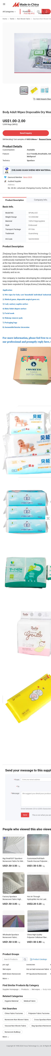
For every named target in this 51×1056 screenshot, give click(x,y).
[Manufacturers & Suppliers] (25, 4)
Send (25, 815)
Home (5, 19)
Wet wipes (7, 969)
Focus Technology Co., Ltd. (33, 1046)
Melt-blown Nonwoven (12, 974)
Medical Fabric (30, 1001)
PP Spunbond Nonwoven (36, 974)
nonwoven (30, 964)
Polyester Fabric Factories (38, 1013)
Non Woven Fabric (23, 19)
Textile (12, 19)
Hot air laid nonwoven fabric (37, 969)
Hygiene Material (11, 1001)
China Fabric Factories (14, 1013)
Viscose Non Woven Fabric (15, 1025)
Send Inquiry (26, 133)
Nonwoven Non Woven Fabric (17, 1019)
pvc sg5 (6, 964)
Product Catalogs (39, 959)
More (5, 1036)
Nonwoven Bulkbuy (12, 1032)
